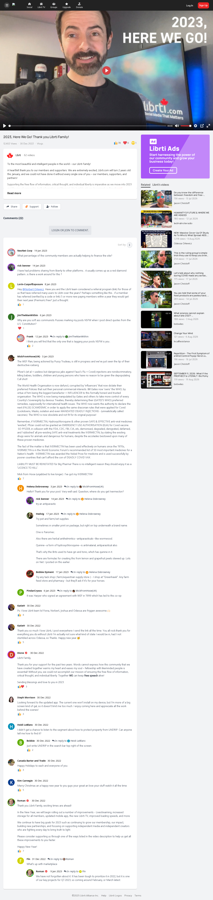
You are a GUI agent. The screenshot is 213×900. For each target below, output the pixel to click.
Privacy (128, 895)
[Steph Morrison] (11, 699)
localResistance (182, 341)
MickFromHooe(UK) (28, 356)
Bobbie (31, 740)
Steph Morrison (26, 697)
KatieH (21, 605)
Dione (20, 652)
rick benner (23, 265)
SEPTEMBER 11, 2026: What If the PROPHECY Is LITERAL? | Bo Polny (191, 374)
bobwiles (178, 323)
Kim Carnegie (25, 780)
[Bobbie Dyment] (30, 573)
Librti (18, 155)
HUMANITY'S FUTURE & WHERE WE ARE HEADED (191, 214)
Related (145, 184)
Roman (21, 800)
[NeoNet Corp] (11, 252)
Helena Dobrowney (38, 486)
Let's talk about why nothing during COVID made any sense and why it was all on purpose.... (191, 274)
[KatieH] (11, 607)
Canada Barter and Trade (31, 760)
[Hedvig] (30, 515)
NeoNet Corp (24, 250)
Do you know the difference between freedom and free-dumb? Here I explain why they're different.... (191, 193)
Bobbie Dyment (45, 572)
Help (103, 895)
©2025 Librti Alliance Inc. (85, 895)
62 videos (29, 155)
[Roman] (11, 802)
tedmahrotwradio (183, 223)
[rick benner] (11, 267)
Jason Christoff (182, 202)
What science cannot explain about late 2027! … (189, 314)
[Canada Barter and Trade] (11, 762)
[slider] (87, 125)
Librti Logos (115, 895)
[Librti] (17, 5)
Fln (28, 859)
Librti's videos (160, 184)
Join (67, 230)
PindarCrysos (34, 590)
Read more (14, 193)
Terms (138, 895)
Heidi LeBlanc (25, 724)
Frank (30, 336)
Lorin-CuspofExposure (30, 284)
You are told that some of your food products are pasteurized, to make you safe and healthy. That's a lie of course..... (192, 294)
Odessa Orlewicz (183, 243)
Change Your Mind (183, 333)
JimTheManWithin (27, 315)
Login (56, 230)
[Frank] (20, 338)
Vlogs (40, 143)
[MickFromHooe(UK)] (11, 358)
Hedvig (40, 513)
